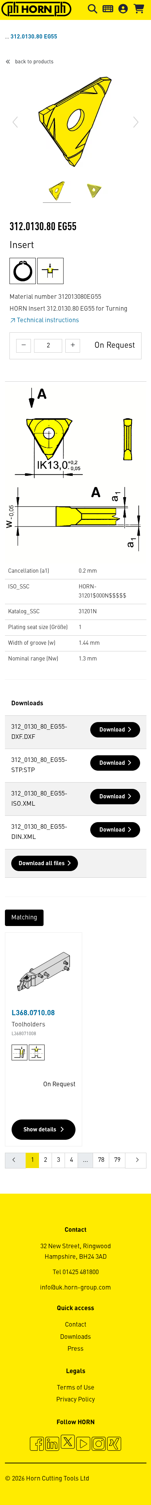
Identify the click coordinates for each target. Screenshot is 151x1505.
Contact (75, 1325)
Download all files (42, 864)
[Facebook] (37, 1445)
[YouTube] (83, 1445)
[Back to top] (118, 1480)
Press (75, 1349)
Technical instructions (48, 320)
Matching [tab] (24, 917)
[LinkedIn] (52, 1445)
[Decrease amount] (23, 346)
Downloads (75, 1337)
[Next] (136, 122)
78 (101, 1160)
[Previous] (15, 122)
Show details (41, 1130)
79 (117, 1160)
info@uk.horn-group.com (75, 1288)
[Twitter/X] (68, 1445)
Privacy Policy (75, 1400)
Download (112, 730)
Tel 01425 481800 (76, 1272)
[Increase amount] (72, 346)
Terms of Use (75, 1388)
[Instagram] (99, 1445)
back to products (34, 61)
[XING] (114, 1445)
